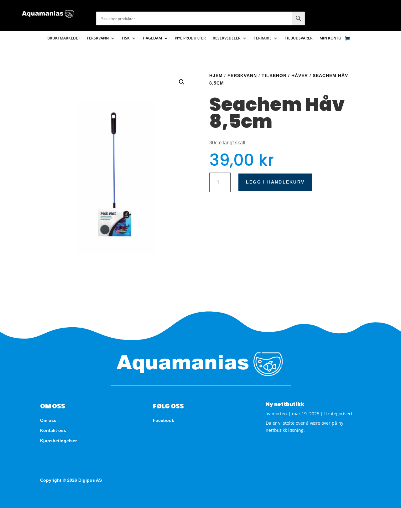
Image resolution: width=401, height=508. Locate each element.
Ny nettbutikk (285, 404)
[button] (181, 82)
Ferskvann (98, 38)
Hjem (216, 75)
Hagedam (152, 38)
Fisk (126, 38)
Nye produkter (190, 38)
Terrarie (263, 38)
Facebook (163, 420)
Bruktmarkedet (63, 38)
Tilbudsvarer (299, 38)
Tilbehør (274, 75)
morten (279, 414)
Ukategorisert (338, 414)
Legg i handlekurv (275, 181)
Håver (299, 75)
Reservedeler (227, 38)
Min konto (330, 38)
